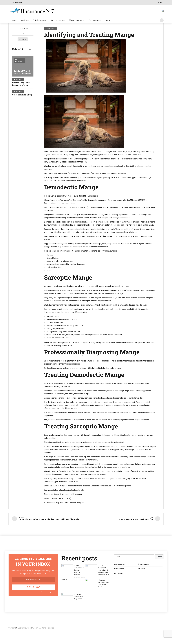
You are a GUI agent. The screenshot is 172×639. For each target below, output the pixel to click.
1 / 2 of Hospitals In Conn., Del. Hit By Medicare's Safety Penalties (103, 570)
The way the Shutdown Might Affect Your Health (104, 583)
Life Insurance (39, 20)
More (108, 20)
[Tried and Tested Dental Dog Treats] (23, 66)
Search (159, 557)
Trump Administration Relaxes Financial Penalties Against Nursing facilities (73, 572)
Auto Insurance (58, 20)
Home (13, 20)
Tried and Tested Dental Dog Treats (22, 72)
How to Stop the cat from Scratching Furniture (21, 85)
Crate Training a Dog (22, 94)
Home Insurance (76, 20)
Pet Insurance (95, 20)
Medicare (24, 20)
